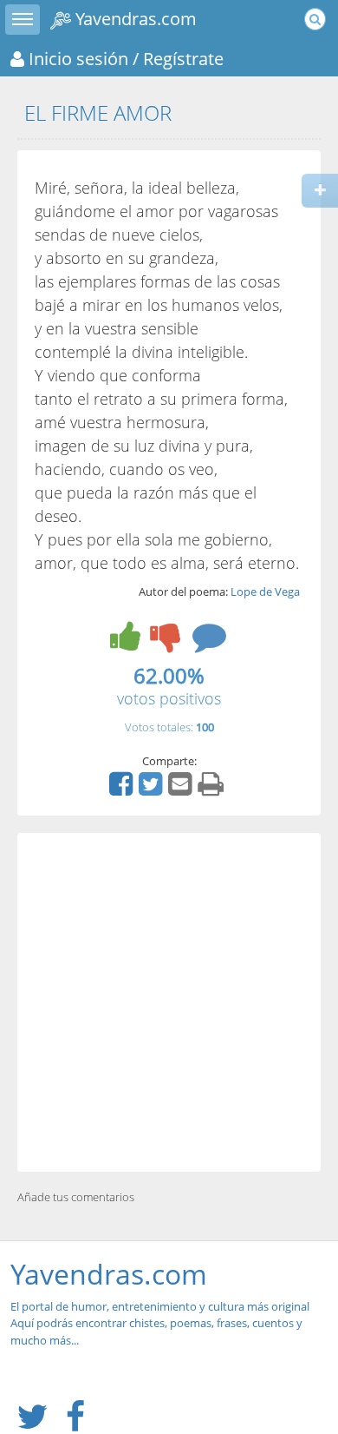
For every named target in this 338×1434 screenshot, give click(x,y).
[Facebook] (123, 789)
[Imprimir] (213, 789)
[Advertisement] (169, 1002)
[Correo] (182, 789)
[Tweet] (152, 789)
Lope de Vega (265, 591)
